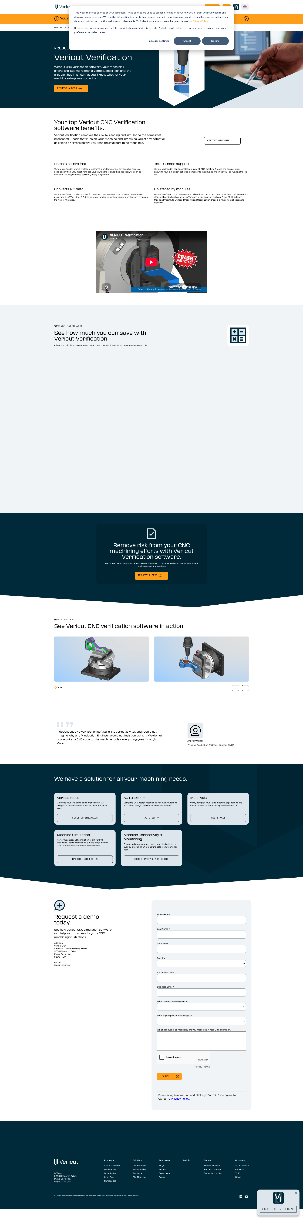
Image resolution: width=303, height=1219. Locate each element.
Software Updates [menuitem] (213, 1173)
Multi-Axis (218, 818)
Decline (215, 40)
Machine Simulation (84, 859)
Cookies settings (159, 40)
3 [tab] (61, 687)
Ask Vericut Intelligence (278, 1209)
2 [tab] (58, 687)
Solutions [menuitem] (137, 1160)
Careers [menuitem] (239, 1169)
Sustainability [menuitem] (139, 1169)
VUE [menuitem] (237, 1173)
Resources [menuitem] (164, 1160)
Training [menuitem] (187, 1160)
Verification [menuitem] (110, 1169)
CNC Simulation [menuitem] (112, 1165)
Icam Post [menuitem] (109, 1177)
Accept (187, 40)
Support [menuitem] (208, 1160)
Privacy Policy (200, 21)
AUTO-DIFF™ (151, 818)
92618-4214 (60, 956)
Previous (235, 688)
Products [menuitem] (109, 1160)
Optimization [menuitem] (110, 1173)
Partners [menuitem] (137, 1173)
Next (245, 688)
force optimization (84, 818)
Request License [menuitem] (212, 1169)
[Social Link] (240, 1196)
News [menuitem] (238, 1177)
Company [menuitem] (240, 1160)
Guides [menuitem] (162, 1169)
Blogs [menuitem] (161, 1165)
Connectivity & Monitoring (151, 859)
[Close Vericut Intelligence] (296, 1192)
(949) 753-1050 (62, 965)
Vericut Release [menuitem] (212, 1165)
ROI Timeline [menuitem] (139, 1177)
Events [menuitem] (162, 1177)
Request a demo (67, 88)
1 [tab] (55, 687)
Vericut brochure (218, 140)
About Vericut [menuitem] (242, 1165)
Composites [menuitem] (110, 1180)
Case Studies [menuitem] (139, 1165)
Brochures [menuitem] (164, 1173)
